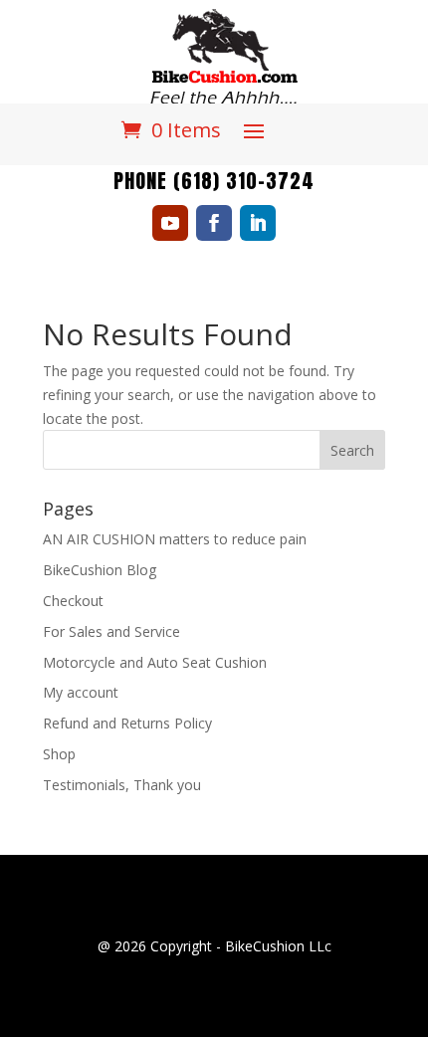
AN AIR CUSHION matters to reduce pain (175, 538)
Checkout (73, 600)
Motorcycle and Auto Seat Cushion (155, 662)
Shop (59, 753)
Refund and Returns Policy (127, 723)
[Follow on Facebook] (214, 223)
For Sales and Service (111, 631)
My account (80, 692)
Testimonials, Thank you (122, 784)
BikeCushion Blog (99, 569)
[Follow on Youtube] (170, 223)
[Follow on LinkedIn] (258, 223)
